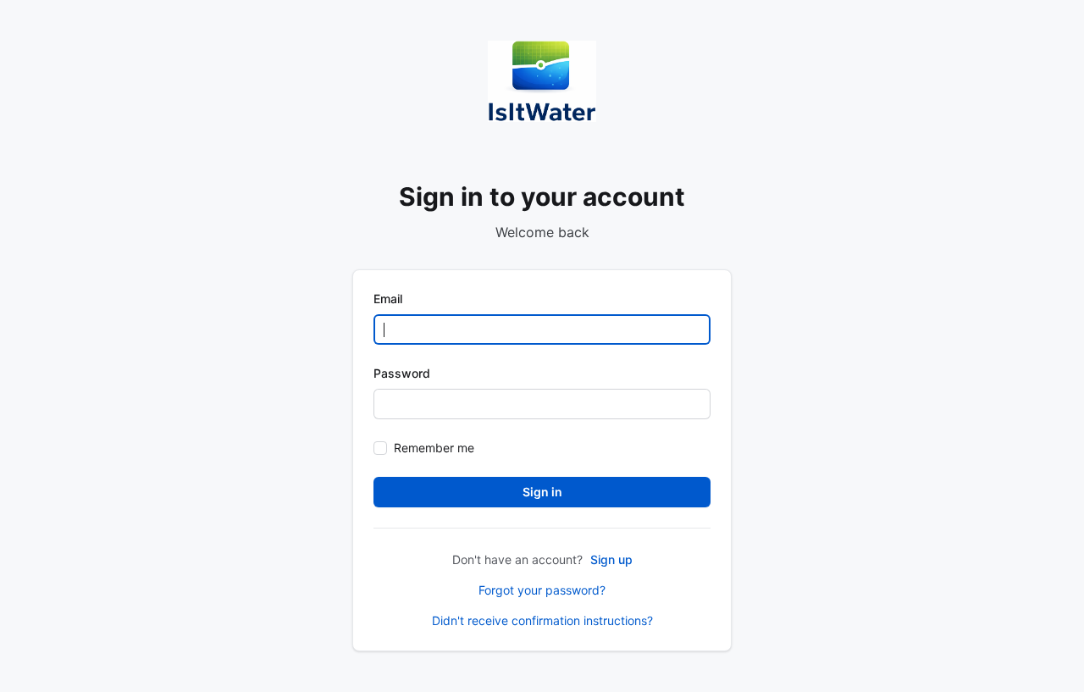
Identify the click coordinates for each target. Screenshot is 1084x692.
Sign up (611, 559)
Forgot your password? (542, 590)
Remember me (434, 447)
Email (387, 298)
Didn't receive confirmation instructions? (542, 620)
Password (401, 373)
